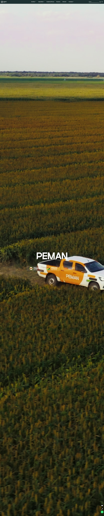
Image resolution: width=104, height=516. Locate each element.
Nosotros (58, 1)
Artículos (64, 1)
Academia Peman (50, 1)
